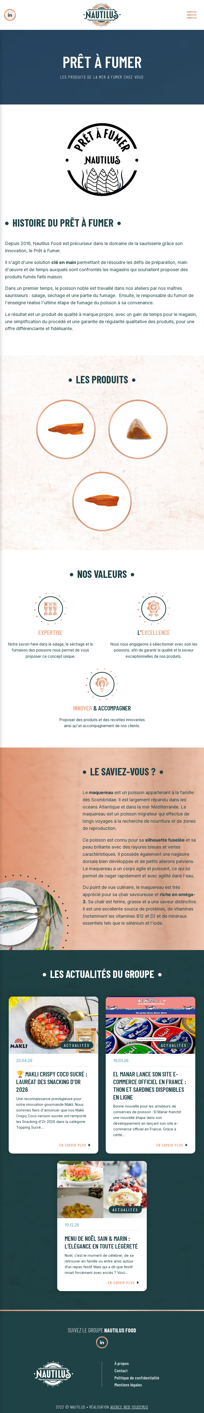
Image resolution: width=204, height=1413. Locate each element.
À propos (121, 1363)
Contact (121, 1370)
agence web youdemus (129, 1407)
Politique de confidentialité (136, 1377)
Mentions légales (128, 1384)
